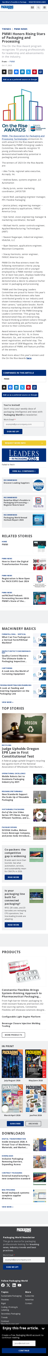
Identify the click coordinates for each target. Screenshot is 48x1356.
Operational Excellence (13, 773)
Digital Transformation (14, 1139)
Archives (33, 1123)
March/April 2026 (12, 1115)
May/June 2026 (36, 1080)
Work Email (9, 420)
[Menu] (44, 7)
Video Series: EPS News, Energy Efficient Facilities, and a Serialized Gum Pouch (15, 815)
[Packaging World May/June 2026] (35, 1064)
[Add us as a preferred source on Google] (40, 72)
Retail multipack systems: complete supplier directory (15, 1195)
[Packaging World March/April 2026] (12, 1098)
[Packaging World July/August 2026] (12, 1064)
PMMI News (20, 29)
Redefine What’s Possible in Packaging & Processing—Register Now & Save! (17, 502)
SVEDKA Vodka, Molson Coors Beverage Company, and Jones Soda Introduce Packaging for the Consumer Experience (16, 833)
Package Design (9, 827)
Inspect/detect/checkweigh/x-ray (16, 652)
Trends (6, 29)
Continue (24, 1350)
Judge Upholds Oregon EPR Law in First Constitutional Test (20, 752)
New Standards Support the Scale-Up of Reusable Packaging (15, 797)
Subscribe (15, 1123)
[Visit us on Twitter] (8, 1285)
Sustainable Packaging (13, 809)
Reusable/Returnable (12, 791)
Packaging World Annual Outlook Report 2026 (15, 518)
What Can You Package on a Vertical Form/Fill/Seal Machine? (16, 640)
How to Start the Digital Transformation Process (15, 563)
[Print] (4, 72)
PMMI (12, 61)
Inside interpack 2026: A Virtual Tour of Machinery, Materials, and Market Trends (16, 1144)
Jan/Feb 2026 (36, 1115)
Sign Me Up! (13, 431)
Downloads (7, 1156)
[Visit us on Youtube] (19, 1285)
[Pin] (34, 72)
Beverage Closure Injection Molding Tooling (21, 1025)
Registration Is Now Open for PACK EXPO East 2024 (16, 580)
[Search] (38, 7)
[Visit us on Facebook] (3, 1285)
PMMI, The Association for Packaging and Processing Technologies (23, 137)
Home (4, 541)
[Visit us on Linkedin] (14, 1285)
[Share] (16, 72)
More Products (13, 1035)
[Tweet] (28, 72)
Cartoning (7, 668)
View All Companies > (24, 471)
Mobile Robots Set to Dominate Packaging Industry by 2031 (13, 779)
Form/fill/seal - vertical (14, 634)
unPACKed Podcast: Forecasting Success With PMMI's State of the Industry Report (15, 598)
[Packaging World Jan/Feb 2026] (35, 1098)
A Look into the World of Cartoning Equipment (15, 672)
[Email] (10, 72)
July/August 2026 (12, 1080)
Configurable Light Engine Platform (21, 1016)
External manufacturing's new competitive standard (16, 1177)
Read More (13, 877)
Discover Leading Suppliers (17, 483)
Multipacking (8, 1190)
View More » (7, 702)
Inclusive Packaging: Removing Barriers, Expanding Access (13, 1161)
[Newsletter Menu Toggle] (32, 7)
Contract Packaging (12, 1173)
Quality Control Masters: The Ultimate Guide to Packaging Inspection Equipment (15, 658)
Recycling (6, 745)
